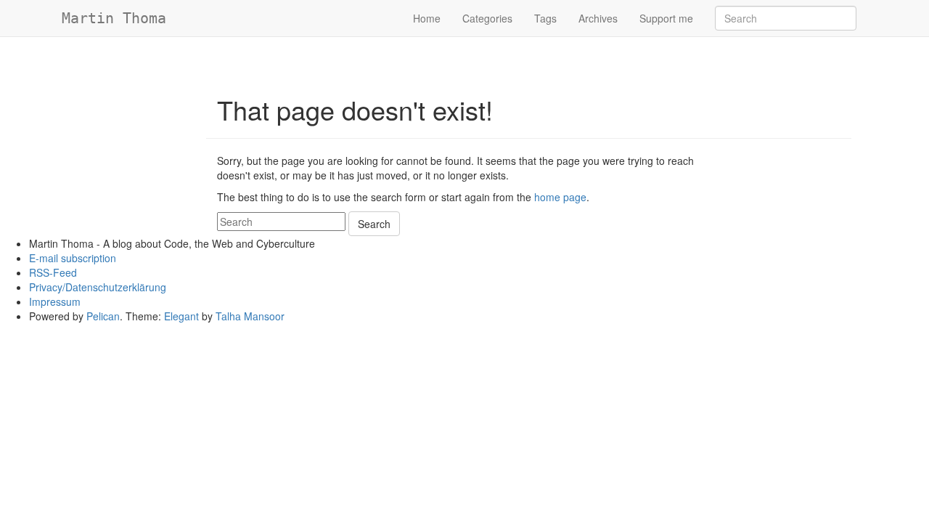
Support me (666, 18)
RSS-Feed (53, 272)
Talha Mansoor (250, 316)
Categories (487, 18)
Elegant (181, 316)
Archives (598, 18)
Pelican (103, 316)
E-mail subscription (72, 258)
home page (560, 197)
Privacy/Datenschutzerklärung (97, 287)
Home (427, 18)
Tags (545, 18)
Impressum (55, 301)
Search (374, 223)
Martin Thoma (114, 18)
